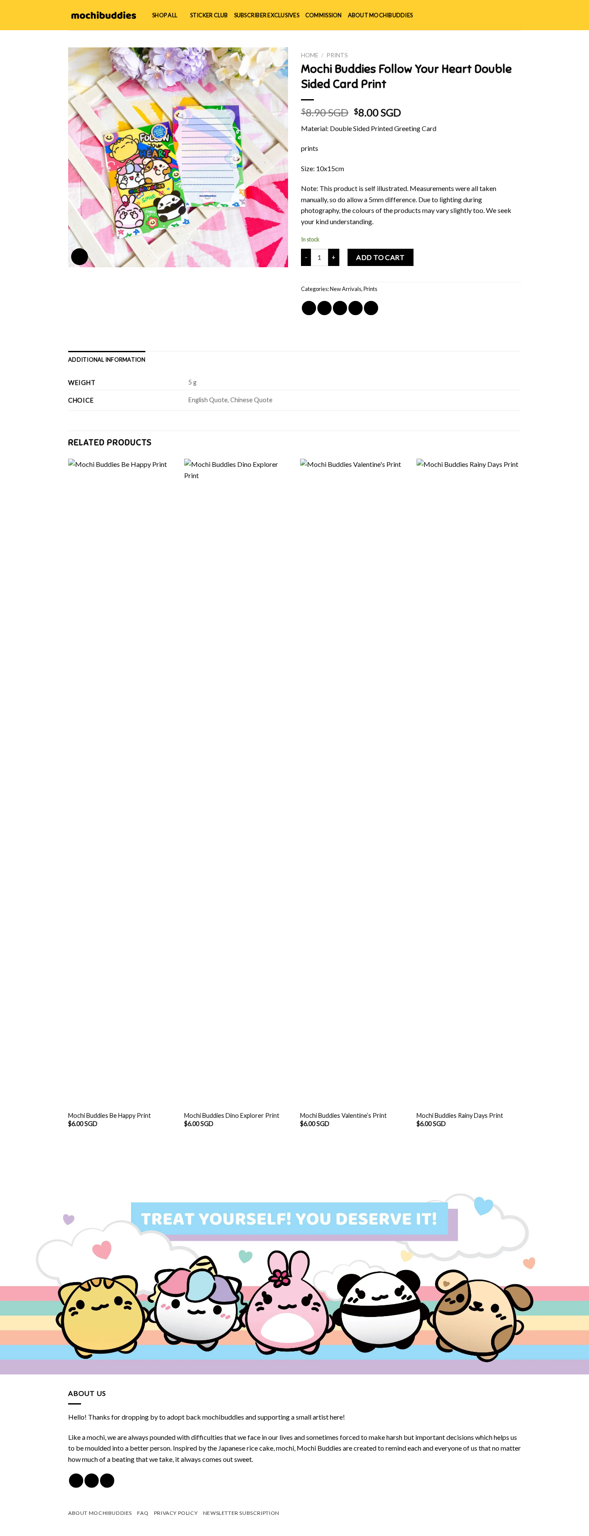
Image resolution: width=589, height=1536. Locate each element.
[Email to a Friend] (340, 308)
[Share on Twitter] (324, 308)
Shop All (164, 15)
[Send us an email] (107, 1480)
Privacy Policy (176, 1513)
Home (309, 55)
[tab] (107, 359)
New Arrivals (345, 288)
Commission (323, 15)
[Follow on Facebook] (76, 1480)
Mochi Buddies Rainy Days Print (460, 1115)
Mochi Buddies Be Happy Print (109, 1115)
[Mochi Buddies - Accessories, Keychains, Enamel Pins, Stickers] (103, 15)
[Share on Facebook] (309, 308)
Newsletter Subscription (241, 1513)
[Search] (488, 15)
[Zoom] (79, 256)
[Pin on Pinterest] (355, 308)
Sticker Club (209, 15)
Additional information (107, 359)
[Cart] (516, 15)
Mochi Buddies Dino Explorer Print (231, 1115)
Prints (337, 55)
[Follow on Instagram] (92, 1480)
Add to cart (380, 257)
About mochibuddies (380, 15)
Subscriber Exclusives (266, 15)
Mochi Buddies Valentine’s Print (343, 1115)
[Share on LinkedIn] (371, 308)
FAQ (142, 1513)
